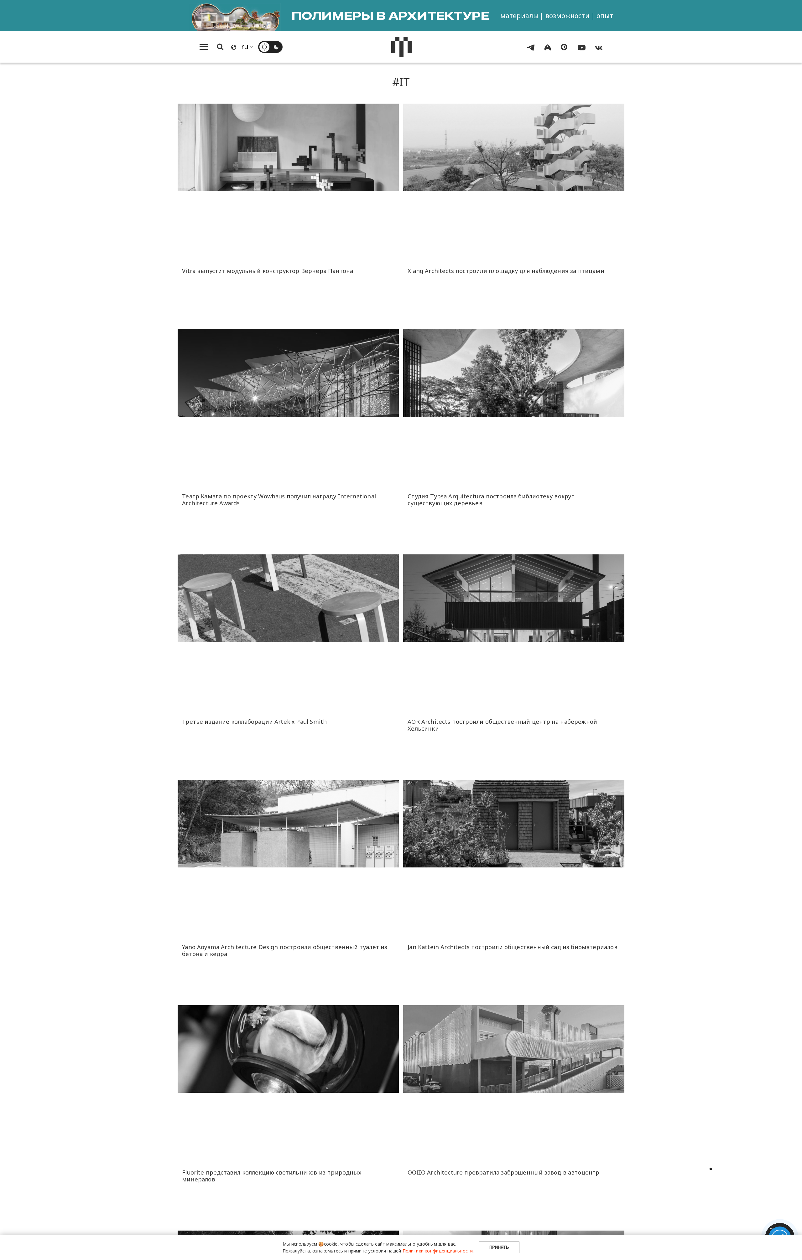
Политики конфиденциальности (438, 1251)
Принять (499, 1247)
